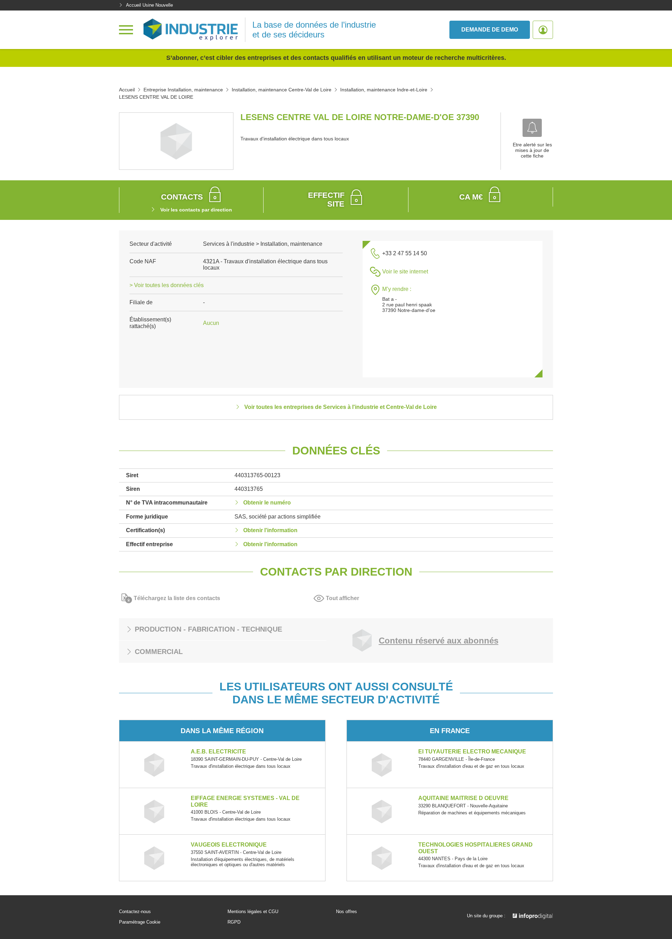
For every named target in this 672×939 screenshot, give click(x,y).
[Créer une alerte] (532, 128)
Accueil (127, 89)
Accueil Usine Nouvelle (149, 5)
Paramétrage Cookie (139, 922)
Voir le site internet (405, 271)
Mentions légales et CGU (252, 911)
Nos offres (346, 911)
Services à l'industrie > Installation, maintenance (262, 244)
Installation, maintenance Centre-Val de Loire (281, 89)
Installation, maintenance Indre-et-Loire (383, 89)
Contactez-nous (135, 911)
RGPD (233, 922)
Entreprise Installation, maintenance (183, 89)
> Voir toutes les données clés (167, 285)
